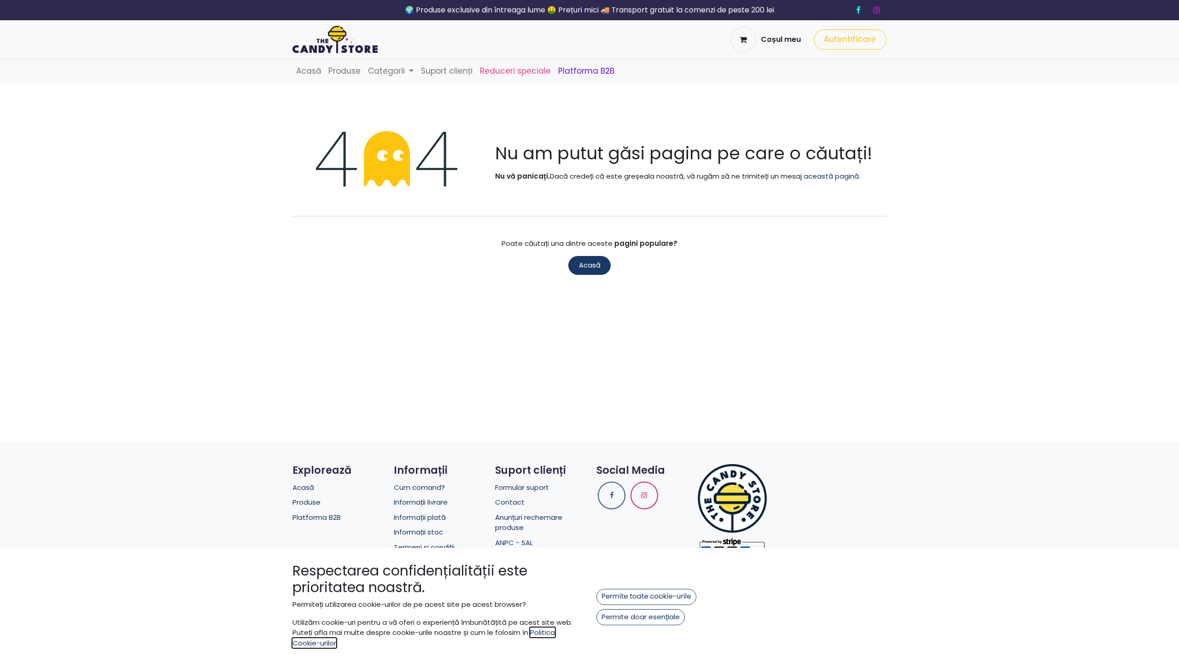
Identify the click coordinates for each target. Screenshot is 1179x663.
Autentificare (850, 39)
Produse (306, 502)
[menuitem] (308, 71)
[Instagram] (876, 10)
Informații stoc (418, 532)
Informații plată (420, 517)
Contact (510, 502)
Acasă (590, 265)
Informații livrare (421, 502)
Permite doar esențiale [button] (640, 617)
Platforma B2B (316, 517)
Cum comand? (419, 487)
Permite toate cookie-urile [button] (646, 596)
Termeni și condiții (424, 547)
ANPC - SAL (514, 542)
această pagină (831, 176)
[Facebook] (858, 10)
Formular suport (522, 487)
